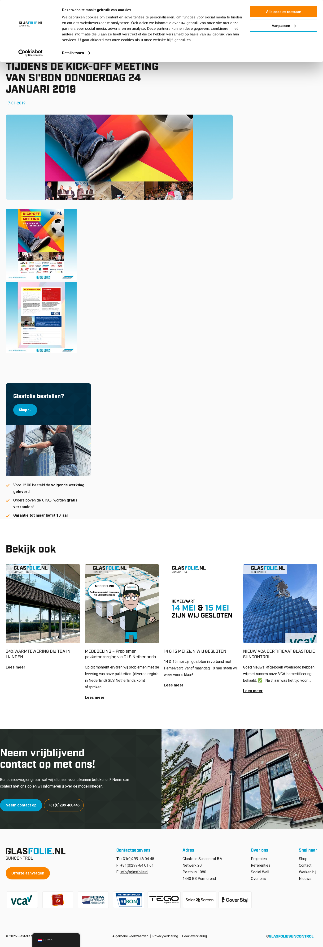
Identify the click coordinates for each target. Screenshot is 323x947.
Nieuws (305, 878)
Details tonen (73, 53)
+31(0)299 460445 (64, 805)
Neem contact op (21, 805)
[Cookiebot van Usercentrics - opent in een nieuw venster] (30, 52)
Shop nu (25, 410)
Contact (305, 865)
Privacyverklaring (165, 936)
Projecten (259, 859)
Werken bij (307, 872)
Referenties (261, 865)
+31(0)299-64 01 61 (137, 865)
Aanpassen (281, 26)
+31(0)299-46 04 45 (137, 859)
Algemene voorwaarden (130, 936)
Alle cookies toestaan (283, 12)
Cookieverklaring (194, 936)
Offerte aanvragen (27, 873)
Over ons (258, 878)
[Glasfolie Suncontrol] (37, 854)
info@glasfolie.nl (134, 872)
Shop (303, 859)
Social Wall (260, 872)
